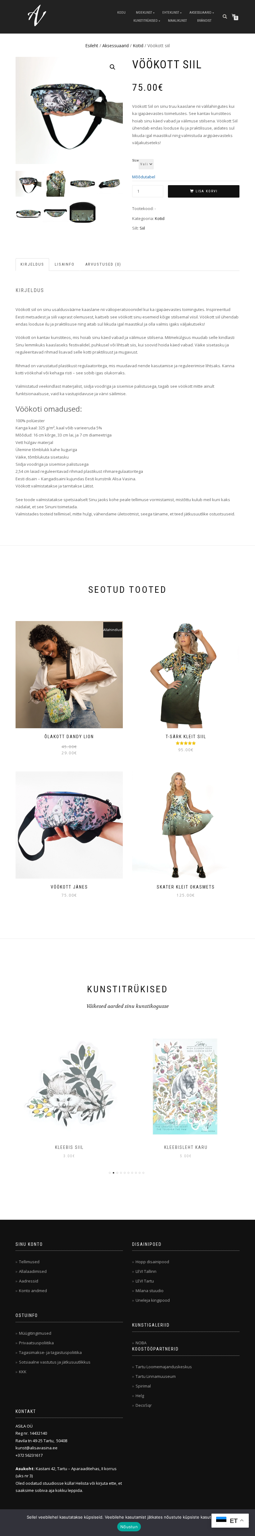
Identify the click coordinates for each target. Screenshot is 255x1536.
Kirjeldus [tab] (32, 264)
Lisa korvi (207, 191)
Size (135, 160)
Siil (142, 228)
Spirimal (143, 1386)
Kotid (138, 45)
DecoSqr (144, 1405)
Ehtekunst (170, 13)
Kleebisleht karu (69, 1147)
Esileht (91, 45)
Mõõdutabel (143, 177)
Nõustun (129, 1526)
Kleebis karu (186, 1147)
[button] (112, 67)
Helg (140, 1395)
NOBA (141, 1343)
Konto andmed (33, 1290)
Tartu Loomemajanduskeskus (164, 1366)
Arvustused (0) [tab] (103, 264)
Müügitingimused (35, 1333)
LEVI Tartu (145, 1281)
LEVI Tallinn (146, 1271)
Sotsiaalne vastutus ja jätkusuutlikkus (54, 1362)
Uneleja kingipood (153, 1300)
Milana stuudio (150, 1290)
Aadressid (28, 1281)
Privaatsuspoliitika (36, 1343)
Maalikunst (177, 21)
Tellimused (29, 1261)
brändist (204, 21)
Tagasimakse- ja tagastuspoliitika (50, 1352)
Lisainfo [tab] (65, 264)
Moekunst (144, 13)
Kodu (121, 13)
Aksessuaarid (200, 13)
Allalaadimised (33, 1271)
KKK (22, 1371)
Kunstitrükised (145, 21)
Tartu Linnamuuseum (156, 1376)
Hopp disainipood (152, 1261)
